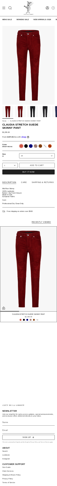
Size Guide (6, 467)
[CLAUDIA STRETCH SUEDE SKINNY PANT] (28, 269)
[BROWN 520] (34, 320)
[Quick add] (3, 308)
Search (5, 451)
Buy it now (28, 172)
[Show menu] (4, 8)
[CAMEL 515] (31, 320)
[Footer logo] (13, 405)
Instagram (6, 459)
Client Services (8, 471)
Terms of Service (45, 442)
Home (4, 121)
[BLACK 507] (24, 320)
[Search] (10, 8)
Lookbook (6, 455)
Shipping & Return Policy (11, 475)
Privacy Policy (34, 442)
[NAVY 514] (27, 320)
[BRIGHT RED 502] (20, 320)
